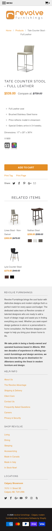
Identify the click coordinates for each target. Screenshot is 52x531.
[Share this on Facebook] (18, 183)
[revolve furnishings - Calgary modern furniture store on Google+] (16, 498)
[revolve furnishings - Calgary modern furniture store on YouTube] (21, 498)
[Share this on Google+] (29, 183)
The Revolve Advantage (15, 384)
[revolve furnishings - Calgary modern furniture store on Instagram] (31, 498)
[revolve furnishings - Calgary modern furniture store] (26, 15)
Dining (7, 440)
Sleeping (8, 445)
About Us (8, 379)
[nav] (7, 3)
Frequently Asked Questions (17, 406)
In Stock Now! (10, 467)
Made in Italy (10, 462)
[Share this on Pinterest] (24, 183)
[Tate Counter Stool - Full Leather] (26, 58)
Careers (8, 412)
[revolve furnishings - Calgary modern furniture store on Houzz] (37, 498)
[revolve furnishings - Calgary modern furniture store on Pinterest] (26, 498)
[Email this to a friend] (34, 183)
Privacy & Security (12, 417)
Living (7, 434)
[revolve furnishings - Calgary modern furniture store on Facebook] (11, 498)
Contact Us (9, 401)
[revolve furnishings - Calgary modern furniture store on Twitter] (6, 498)
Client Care (9, 395)
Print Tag (8, 175)
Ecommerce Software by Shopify (32, 518)
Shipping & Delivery (13, 390)
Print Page (21, 175)
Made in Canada (11, 456)
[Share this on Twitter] (13, 183)
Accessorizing (10, 451)
